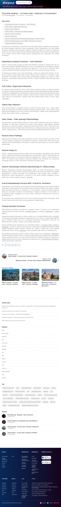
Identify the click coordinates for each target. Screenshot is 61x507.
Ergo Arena (24, 489)
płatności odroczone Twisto (10, 402)
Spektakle (4, 488)
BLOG (13, 456)
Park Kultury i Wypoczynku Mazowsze (16, 26)
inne (3, 355)
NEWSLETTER (4, 461)
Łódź (13, 492)
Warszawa (14, 483)
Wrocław (14, 486)
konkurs (40, 395)
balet (3, 330)
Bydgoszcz (14, 494)
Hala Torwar (25, 483)
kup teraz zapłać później (50, 395)
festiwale (4, 349)
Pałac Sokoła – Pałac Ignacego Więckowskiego (19, 31)
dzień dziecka (37, 388)
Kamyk (56, 216)
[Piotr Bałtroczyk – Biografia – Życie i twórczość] (4, 416)
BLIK (18, 388)
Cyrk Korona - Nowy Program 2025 (39, 495)
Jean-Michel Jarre (36, 391)
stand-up (4, 368)
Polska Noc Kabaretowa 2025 (38, 493)
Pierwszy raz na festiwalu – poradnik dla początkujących (16, 314)
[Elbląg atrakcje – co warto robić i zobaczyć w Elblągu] (30, 275)
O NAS (33, 456)
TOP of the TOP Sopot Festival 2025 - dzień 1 (42, 489)
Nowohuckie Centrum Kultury (24, 496)
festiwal (53, 388)
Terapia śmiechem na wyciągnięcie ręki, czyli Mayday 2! (22, 420)
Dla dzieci (4, 492)
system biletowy (6, 371)
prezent (44, 398)
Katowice (14, 490)
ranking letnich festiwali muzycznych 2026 (29, 402)
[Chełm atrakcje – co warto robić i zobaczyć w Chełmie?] (4, 434)
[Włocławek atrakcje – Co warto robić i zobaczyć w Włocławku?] (50, 275)
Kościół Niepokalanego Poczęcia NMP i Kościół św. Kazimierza (24, 41)
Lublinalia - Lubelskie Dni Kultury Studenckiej (42, 483)
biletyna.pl (4, 502)
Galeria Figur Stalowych (12, 29)
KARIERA (23, 468)
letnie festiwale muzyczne (22, 398)
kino (52, 391)
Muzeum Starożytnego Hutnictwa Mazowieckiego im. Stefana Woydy (25, 38)
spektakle (45, 402)
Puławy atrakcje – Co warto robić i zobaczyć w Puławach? (23, 426)
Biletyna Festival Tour (8, 388)
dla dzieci (6, 98)
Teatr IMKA (24, 493)
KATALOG (4, 463)
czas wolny (8, 15)
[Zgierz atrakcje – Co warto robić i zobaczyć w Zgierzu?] (4, 256)
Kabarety (4, 483)
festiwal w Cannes (20, 391)
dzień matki (46, 388)
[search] (24, 2)
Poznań (13, 488)
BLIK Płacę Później (26, 388)
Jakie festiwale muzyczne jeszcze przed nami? (13, 320)
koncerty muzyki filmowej (16, 395)
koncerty (30, 177)
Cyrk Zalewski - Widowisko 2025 (39, 491)
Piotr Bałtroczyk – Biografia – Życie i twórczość (20, 414)
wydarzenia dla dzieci (14, 405)
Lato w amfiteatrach (8, 398)
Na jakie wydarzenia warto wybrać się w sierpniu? (14, 311)
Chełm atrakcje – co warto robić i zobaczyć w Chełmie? (22, 432)
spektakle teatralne (31, 211)
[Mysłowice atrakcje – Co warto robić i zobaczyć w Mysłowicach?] (54, 260)
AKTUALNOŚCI (5, 456)
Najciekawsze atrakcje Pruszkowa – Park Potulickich (21, 24)
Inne (3, 494)
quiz (3, 365)
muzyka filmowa (35, 398)
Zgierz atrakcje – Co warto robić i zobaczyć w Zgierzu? (23, 256)
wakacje (13, 15)
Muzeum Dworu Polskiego (13, 33)
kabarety (46, 391)
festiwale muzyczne (8, 391)
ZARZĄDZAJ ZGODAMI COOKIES (34, 466)
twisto (4, 405)
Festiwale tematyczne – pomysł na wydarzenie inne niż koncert (18, 317)
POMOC (3, 465)
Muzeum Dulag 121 (11, 36)
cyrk (3, 339)
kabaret (4, 358)
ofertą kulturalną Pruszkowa (50, 239)
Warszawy (55, 233)
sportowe (23, 230)
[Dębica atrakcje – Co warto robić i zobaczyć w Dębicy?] (10, 275)
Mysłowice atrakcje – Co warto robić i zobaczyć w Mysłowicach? (33, 260)
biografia (4, 336)
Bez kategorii (5, 333)
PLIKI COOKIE (34, 463)
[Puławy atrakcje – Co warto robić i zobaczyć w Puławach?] (4, 428)
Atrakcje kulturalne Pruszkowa (14, 43)
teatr (3, 374)
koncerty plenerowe (30, 395)
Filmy (3, 490)
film (3, 352)
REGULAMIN (34, 458)
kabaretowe (49, 211)
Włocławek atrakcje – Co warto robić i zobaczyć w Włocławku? (49, 284)
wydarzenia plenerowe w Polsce (30, 405)
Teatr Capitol (25, 491)
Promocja (50, 398)
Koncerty (4, 486)
